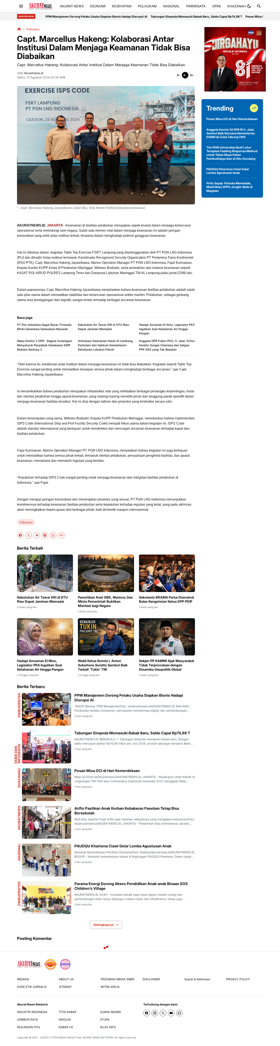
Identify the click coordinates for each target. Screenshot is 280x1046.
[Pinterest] (45, 535)
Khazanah (19, 778)
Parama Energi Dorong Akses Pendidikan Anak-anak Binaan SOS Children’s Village (131, 886)
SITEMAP (65, 986)
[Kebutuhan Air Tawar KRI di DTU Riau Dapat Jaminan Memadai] (45, 573)
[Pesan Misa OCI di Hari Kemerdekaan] (46, 784)
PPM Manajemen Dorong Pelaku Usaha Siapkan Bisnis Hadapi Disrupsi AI (128, 697)
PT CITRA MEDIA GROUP (61, 1037)
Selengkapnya (103, 924)
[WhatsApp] (53, 535)
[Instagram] (154, 1013)
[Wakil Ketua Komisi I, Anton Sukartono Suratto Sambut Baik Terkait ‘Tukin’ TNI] (106, 636)
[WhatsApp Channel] (179, 1013)
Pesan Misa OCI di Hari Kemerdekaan (213, 16)
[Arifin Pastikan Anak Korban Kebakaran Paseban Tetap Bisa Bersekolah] (46, 822)
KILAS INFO (108, 1027)
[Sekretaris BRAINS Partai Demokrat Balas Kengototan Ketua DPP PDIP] (167, 573)
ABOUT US (66, 979)
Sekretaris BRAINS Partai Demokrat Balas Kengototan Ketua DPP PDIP (166, 599)
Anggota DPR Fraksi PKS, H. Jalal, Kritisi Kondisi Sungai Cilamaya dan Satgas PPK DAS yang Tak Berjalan (167, 345)
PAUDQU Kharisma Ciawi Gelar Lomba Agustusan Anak (122, 846)
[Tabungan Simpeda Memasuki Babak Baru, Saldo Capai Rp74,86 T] (46, 747)
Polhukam (26, 522)
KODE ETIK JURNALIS (32, 986)
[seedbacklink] (50, 964)
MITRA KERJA (110, 986)
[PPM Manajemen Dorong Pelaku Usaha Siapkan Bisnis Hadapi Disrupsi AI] (46, 709)
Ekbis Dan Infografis (17, 753)
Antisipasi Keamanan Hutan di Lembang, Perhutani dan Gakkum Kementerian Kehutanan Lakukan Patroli (105, 345)
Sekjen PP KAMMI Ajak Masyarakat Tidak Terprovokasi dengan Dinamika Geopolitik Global (166, 665)
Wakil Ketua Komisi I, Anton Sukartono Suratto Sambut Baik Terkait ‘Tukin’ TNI (102, 665)
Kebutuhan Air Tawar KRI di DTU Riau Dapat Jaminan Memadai (103, 327)
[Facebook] (20, 535)
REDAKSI (23, 979)
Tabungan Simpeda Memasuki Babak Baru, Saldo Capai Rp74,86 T (138, 16)
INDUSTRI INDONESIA (32, 1012)
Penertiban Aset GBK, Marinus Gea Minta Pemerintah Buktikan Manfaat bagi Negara (105, 601)
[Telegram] (36, 535)
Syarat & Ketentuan (197, 979)
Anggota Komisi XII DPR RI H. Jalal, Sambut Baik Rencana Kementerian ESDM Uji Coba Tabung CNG (230, 133)
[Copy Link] (61, 535)
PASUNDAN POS (28, 1027)
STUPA (104, 1019)
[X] (28, 535)
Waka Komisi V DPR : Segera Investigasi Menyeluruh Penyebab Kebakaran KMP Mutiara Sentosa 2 (44, 345)
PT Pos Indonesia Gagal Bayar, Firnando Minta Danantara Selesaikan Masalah (44, 327)
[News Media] (65, 964)
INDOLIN (65, 1019)
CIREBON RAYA (27, 1019)
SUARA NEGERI (110, 1012)
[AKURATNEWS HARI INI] (40, 6)
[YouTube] (171, 1013)
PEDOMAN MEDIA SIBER (117, 979)
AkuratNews (19, 818)
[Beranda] (19, 29)
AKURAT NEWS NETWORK (97, 1037)
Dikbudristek (19, 705)
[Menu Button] (21, 6)
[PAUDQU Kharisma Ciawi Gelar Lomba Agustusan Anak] (46, 860)
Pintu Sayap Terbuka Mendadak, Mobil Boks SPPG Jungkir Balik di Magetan (229, 186)
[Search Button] (259, 6)
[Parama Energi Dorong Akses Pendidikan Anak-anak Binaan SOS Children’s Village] (46, 897)
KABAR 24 (66, 1027)
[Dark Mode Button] (249, 6)
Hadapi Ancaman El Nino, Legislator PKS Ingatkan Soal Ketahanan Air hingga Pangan (167, 329)
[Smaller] (178, 75)
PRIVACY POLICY (238, 979)
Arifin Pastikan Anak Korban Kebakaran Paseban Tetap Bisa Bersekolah (126, 810)
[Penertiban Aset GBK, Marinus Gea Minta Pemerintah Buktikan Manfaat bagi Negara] (106, 573)
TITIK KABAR (67, 1012)
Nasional (19, 852)
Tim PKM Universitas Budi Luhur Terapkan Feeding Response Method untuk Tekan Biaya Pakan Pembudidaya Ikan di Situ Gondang (231, 153)
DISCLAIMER (151, 979)
